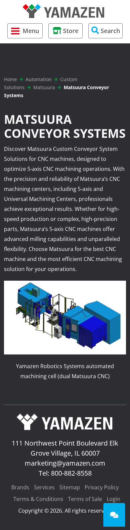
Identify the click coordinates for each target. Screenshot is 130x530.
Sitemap (69, 487)
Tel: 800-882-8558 (65, 473)
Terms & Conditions (38, 499)
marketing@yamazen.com (65, 463)
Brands (20, 487)
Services (44, 487)
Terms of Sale (85, 499)
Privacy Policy (102, 487)
